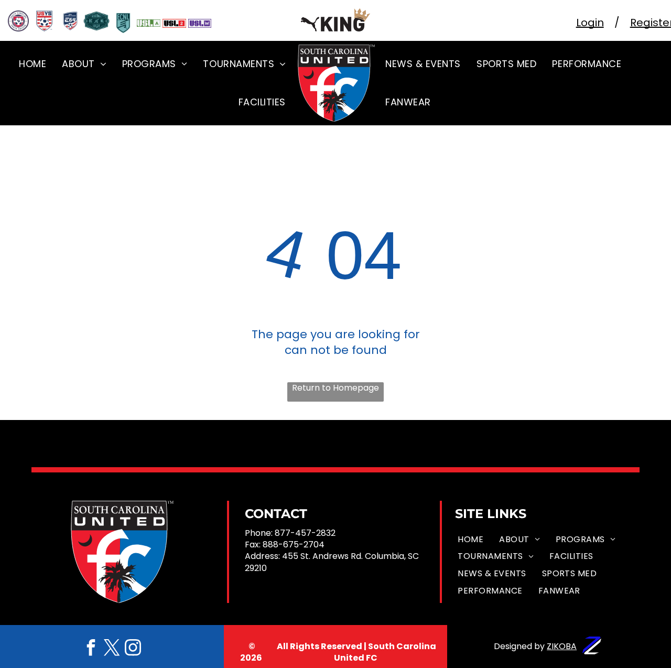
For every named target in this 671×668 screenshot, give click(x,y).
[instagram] (132, 649)
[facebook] (90, 649)
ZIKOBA (562, 646)
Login (590, 22)
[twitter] (111, 649)
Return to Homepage (335, 388)
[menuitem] (32, 63)
